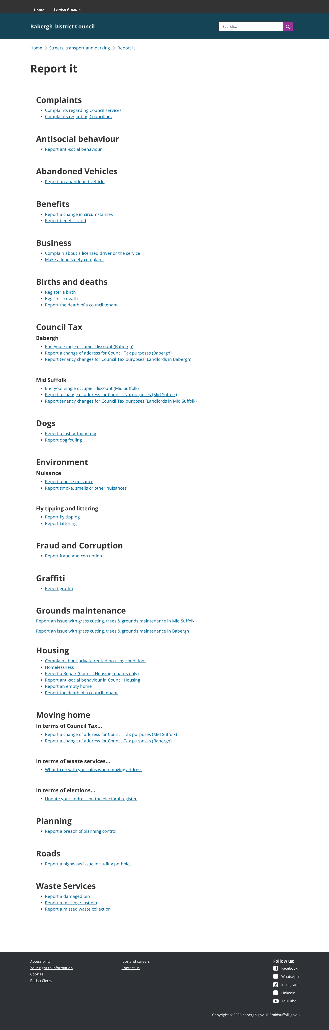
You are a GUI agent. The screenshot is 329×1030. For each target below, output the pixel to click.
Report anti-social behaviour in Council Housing (92, 680)
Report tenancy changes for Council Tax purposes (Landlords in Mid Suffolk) (121, 401)
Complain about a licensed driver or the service (92, 253)
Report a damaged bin (67, 896)
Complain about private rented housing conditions (95, 661)
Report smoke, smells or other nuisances (86, 488)
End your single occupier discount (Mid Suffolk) (92, 388)
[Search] (288, 26)
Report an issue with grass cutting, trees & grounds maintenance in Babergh (112, 631)
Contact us (131, 967)
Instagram (290, 985)
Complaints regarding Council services (83, 110)
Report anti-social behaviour (73, 149)
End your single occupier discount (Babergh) (89, 346)
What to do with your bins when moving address (93, 770)
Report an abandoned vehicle (75, 182)
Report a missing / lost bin (71, 903)
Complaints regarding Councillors (78, 116)
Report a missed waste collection (78, 909)
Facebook (289, 968)
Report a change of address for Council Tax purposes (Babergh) (108, 353)
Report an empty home (68, 686)
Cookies (36, 974)
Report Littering (61, 523)
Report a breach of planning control (80, 831)
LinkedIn (288, 993)
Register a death (61, 298)
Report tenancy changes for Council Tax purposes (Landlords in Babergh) (118, 359)
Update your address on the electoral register (91, 799)
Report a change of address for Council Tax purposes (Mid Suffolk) (111, 394)
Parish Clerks (41, 980)
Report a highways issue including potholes (88, 864)
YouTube (288, 1001)
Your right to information (51, 967)
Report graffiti (59, 588)
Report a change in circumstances (79, 214)
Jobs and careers (136, 961)
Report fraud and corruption (73, 556)
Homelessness (59, 667)
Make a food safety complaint (74, 259)
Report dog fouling (63, 440)
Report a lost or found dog (71, 433)
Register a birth (60, 292)
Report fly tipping (62, 517)
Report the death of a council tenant (81, 305)
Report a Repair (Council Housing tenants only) (92, 673)
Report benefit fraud (65, 220)
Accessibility (40, 961)
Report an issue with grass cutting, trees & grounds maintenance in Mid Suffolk (115, 621)
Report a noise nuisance (69, 481)
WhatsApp (290, 977)
